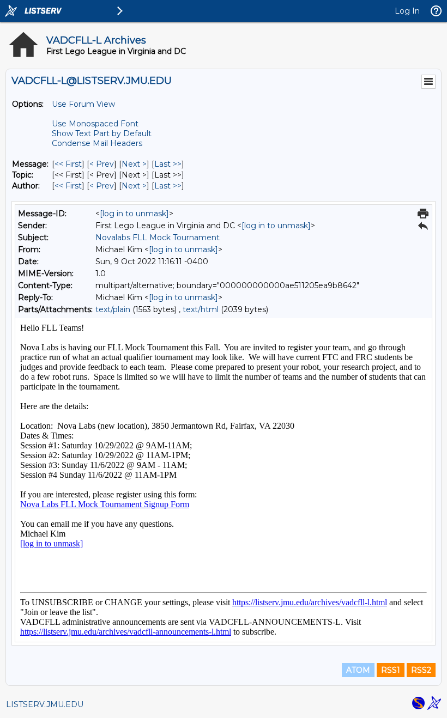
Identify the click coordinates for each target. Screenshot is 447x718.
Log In (407, 11)
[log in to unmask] (134, 213)
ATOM (358, 670)
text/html (201, 309)
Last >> (168, 164)
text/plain (112, 309)
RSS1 (390, 670)
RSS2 (421, 670)
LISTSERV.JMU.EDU (44, 704)
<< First (68, 164)
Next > (134, 164)
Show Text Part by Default (102, 133)
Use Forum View (83, 104)
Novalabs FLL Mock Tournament (157, 237)
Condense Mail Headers (97, 143)
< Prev (101, 164)
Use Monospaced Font (95, 124)
